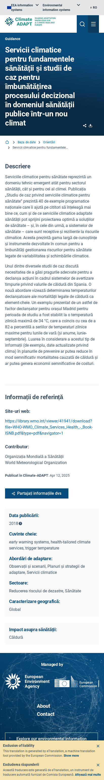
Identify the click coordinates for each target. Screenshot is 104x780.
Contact (46, 714)
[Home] (7, 142)
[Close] (98, 746)
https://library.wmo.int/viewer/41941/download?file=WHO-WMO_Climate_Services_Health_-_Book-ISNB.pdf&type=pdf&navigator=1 (49, 427)
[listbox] (23, 7)
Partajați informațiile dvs (39, 493)
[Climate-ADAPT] (39, 21)
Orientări (49, 142)
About (43, 706)
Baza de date (27, 142)
